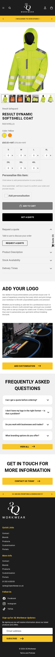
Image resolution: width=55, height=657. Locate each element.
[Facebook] (4, 598)
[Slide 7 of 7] (50, 99)
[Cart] (51, 8)
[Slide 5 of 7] (35, 99)
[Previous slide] (3, 19)
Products (6, 541)
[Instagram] (4, 603)
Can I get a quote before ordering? (21, 400)
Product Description (12, 252)
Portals (5, 549)
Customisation (8, 545)
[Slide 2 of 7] (12, 99)
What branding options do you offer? (22, 435)
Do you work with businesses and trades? (24, 424)
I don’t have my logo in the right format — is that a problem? (25, 412)
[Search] (9, 8)
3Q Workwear (30, 649)
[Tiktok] (4, 609)
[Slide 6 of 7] (43, 99)
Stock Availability (11, 260)
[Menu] (3, 8)
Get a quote (27, 217)
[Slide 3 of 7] (20, 99)
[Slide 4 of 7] (27, 99)
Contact (5, 533)
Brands (5, 537)
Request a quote (10, 229)
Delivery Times (10, 268)
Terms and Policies (27, 653)
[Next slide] (52, 19)
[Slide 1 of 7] (5, 99)
